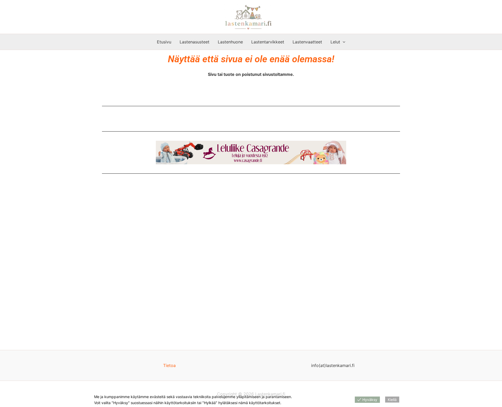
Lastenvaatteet (307, 41)
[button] (342, 42)
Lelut (335, 41)
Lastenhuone (230, 41)
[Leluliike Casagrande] (251, 152)
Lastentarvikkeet (267, 41)
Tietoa (169, 365)
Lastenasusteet (194, 41)
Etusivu (164, 41)
